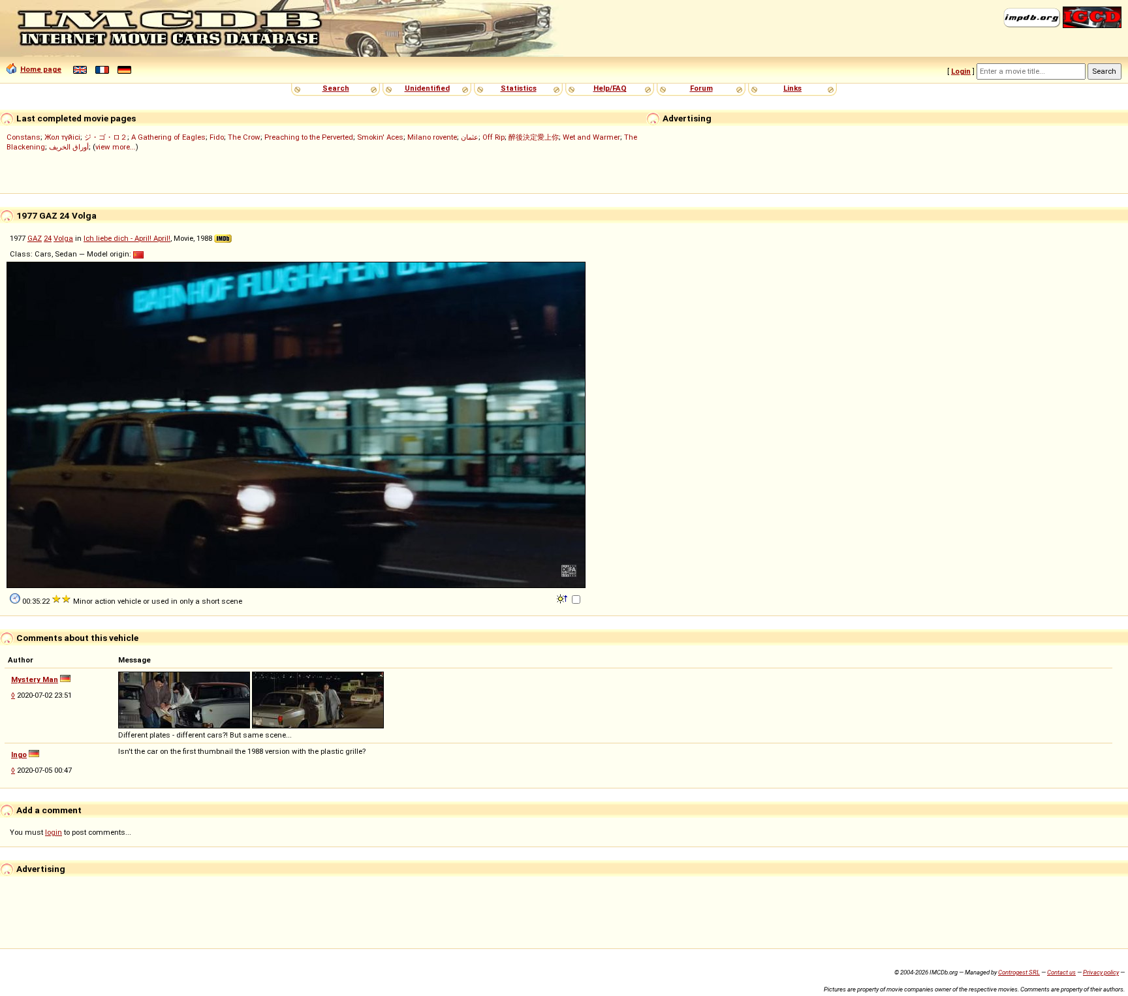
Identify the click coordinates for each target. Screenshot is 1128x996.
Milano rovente (432, 137)
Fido (217, 137)
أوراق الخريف (69, 146)
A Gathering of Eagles (168, 137)
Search (335, 88)
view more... (115, 146)
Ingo (19, 754)
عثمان (469, 137)
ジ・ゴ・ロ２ (105, 137)
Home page (40, 69)
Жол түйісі (62, 137)
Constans (23, 137)
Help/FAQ (610, 88)
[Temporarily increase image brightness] (563, 597)
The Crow (244, 137)
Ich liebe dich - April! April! (127, 238)
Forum (701, 88)
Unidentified (427, 88)
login (53, 832)
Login (961, 71)
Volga (63, 238)
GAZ (34, 238)
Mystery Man (34, 679)
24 (48, 238)
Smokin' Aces (380, 137)
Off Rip (493, 137)
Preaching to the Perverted (308, 137)
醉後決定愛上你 (534, 137)
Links (792, 88)
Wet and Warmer (591, 137)
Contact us (1061, 972)
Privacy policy (1101, 972)
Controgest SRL (1019, 972)
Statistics (519, 88)
